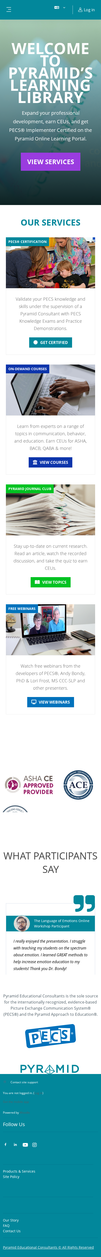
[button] (59, 10)
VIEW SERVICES (50, 161)
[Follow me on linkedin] (15, 1145)
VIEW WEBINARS (54, 702)
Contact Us (12, 1231)
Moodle (25, 1112)
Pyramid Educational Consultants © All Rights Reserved (48, 1247)
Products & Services (19, 1171)
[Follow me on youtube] (25, 1145)
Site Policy (11, 1176)
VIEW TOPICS (54, 582)
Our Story (11, 1220)
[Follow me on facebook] (5, 1145)
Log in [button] (89, 9)
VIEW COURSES (54, 462)
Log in (38, 1093)
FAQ (6, 1225)
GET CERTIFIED (54, 342)
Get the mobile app (16, 1102)
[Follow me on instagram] (34, 1145)
